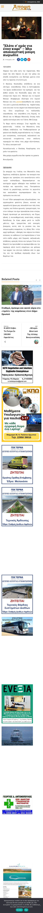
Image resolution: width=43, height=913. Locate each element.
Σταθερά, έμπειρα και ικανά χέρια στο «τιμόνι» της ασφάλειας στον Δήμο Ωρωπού (21, 311)
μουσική (19, 102)
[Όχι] (40, 905)
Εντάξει (19, 910)
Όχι (26, 910)
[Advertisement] (21, 550)
